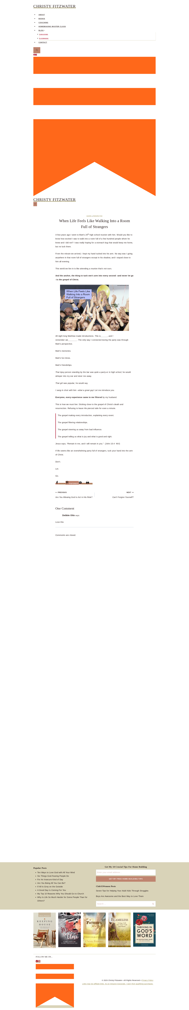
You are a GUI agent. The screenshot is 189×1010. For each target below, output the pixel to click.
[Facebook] (34, 55)
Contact (43, 42)
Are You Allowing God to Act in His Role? (73, 495)
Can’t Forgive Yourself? (123, 495)
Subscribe (43, 34)
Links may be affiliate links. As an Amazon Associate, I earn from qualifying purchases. (117, 984)
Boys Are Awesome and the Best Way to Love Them (120, 896)
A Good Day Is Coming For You (51, 890)
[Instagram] (36, 55)
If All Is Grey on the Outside (50, 887)
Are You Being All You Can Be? (51, 883)
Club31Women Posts (106, 886)
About (42, 15)
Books (42, 18)
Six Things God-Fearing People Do (53, 876)
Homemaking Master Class (52, 26)
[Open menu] (35, 204)
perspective (97, 216)
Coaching (43, 22)
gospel (89, 216)
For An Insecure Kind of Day (50, 879)
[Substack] (94, 195)
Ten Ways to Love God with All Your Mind (56, 872)
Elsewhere (44, 38)
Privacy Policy (147, 980)
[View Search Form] (36, 50)
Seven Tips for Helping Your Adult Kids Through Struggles (122, 891)
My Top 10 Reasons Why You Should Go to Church (60, 894)
